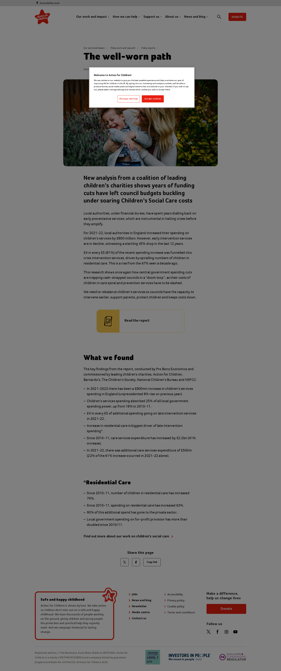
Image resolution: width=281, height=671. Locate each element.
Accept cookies (153, 99)
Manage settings (128, 99)
